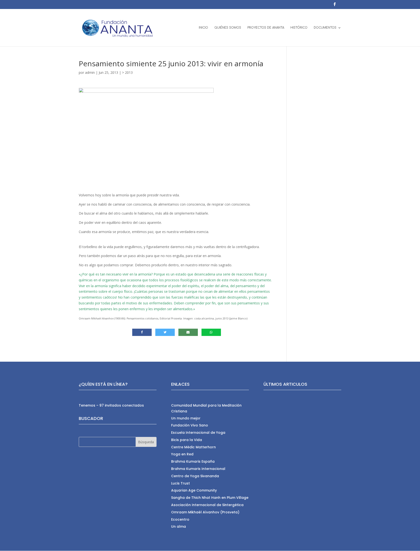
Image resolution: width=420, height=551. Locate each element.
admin (90, 72)
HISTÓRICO (298, 27)
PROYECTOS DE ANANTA (265, 27)
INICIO (203, 27)
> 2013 (127, 72)
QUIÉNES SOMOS (227, 27)
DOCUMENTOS (325, 27)
